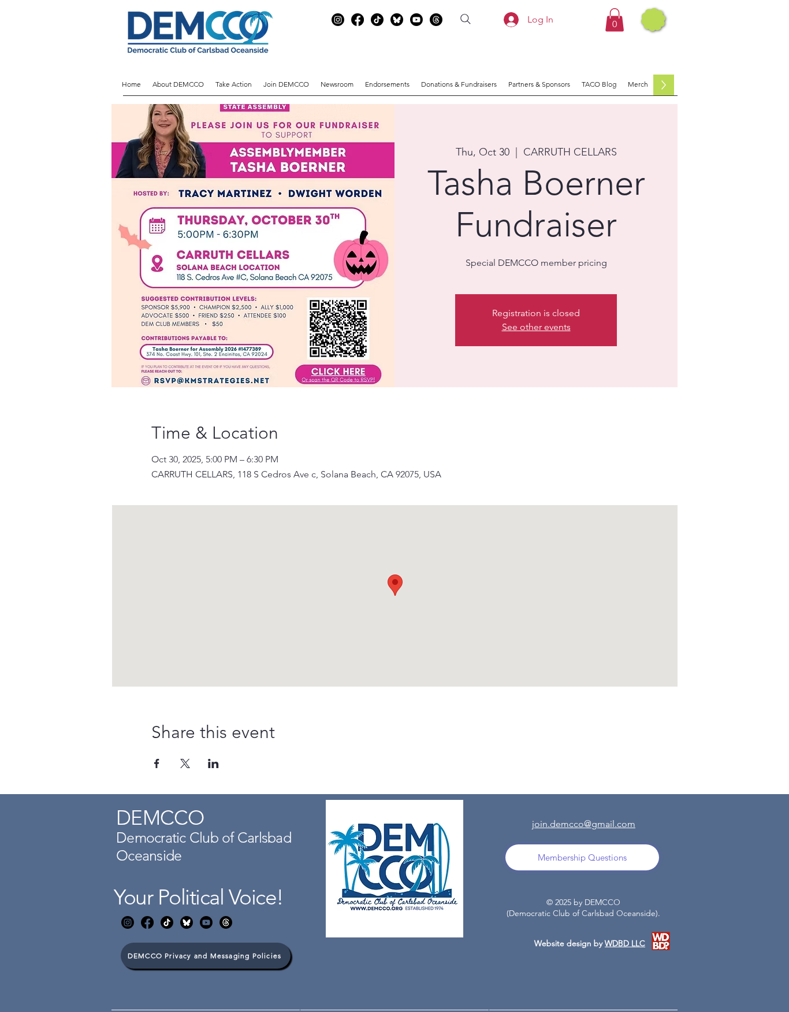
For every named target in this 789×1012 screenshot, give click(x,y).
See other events (536, 326)
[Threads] (436, 19)
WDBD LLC (625, 943)
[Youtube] (416, 19)
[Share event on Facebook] (156, 763)
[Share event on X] (185, 763)
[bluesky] (396, 19)
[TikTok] (377, 19)
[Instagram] (338, 19)
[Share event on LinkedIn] (213, 763)
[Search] (465, 19)
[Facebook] (357, 19)
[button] (614, 20)
